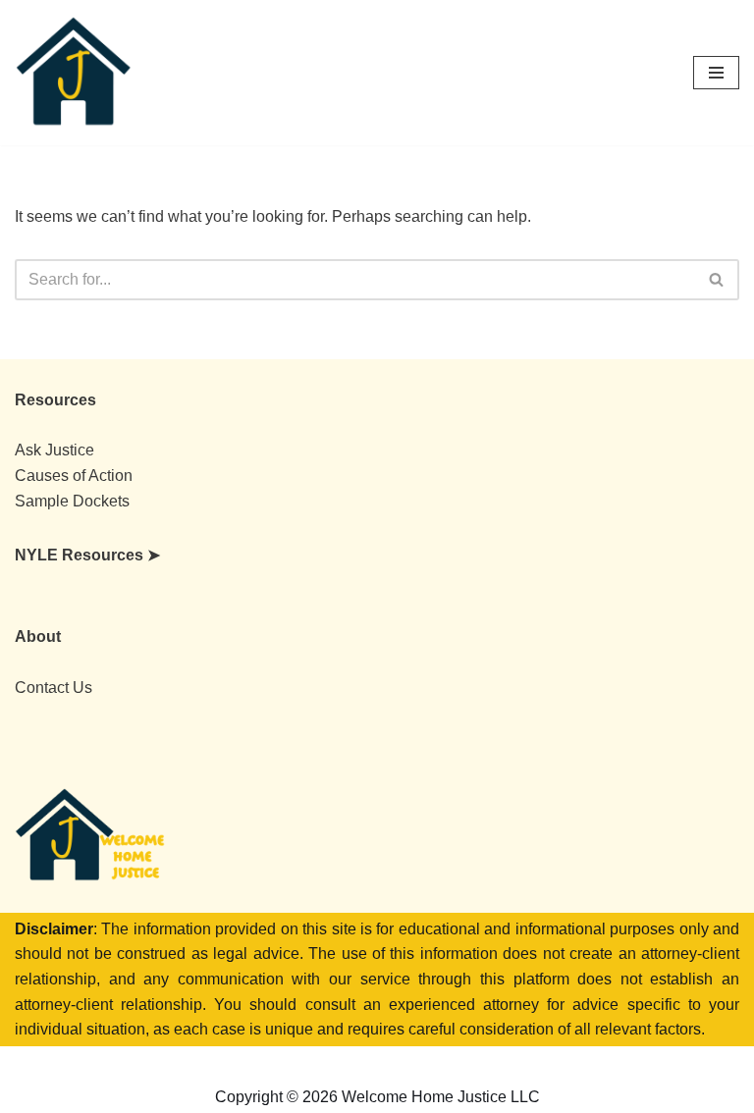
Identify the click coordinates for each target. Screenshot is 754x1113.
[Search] (717, 279)
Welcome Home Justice (426, 1063)
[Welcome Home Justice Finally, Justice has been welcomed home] (74, 73)
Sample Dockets (72, 501)
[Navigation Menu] (716, 72)
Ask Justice (54, 450)
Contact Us (53, 687)
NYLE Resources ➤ (87, 555)
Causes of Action (74, 475)
